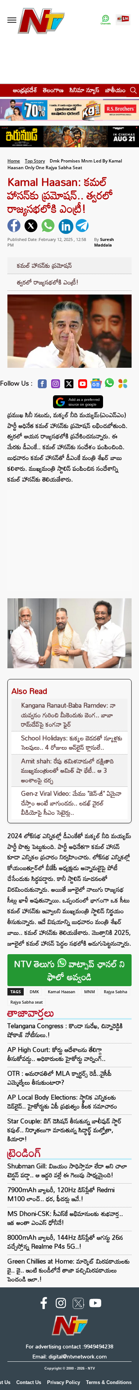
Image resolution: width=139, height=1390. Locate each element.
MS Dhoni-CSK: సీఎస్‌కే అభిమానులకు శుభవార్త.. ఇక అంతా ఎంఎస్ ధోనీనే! (65, 1218)
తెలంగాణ (53, 90)
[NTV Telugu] (41, 20)
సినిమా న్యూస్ (84, 90)
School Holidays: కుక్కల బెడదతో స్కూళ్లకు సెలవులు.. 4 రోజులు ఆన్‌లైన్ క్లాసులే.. (71, 743)
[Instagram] (55, 385)
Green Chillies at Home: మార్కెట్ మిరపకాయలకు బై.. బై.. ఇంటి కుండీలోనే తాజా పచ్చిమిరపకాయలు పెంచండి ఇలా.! (68, 1270)
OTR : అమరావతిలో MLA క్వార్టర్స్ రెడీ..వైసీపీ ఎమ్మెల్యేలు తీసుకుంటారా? (59, 1078)
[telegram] (83, 226)
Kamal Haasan (61, 991)
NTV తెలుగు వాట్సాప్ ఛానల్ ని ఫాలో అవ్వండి (69, 970)
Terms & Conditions (109, 1382)
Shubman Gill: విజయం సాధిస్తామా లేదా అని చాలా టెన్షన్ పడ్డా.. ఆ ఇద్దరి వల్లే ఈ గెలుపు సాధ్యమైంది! (67, 1170)
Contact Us (28, 1382)
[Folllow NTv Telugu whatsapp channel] (106, 20)
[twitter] (31, 226)
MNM (89, 991)
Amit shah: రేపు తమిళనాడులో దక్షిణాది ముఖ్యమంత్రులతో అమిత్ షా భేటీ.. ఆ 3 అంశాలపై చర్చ (67, 770)
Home (13, 161)
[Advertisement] (69, 536)
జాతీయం (115, 90)
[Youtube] (82, 385)
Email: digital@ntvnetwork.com (69, 1356)
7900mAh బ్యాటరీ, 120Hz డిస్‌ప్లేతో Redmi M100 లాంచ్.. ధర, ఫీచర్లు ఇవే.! (61, 1194)
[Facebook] (42, 385)
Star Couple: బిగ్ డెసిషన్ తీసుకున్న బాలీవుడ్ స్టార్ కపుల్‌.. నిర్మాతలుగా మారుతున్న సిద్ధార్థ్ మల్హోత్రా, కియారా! (64, 1130)
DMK (34, 991)
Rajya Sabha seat (26, 1002)
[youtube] (95, 1304)
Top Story (35, 161)
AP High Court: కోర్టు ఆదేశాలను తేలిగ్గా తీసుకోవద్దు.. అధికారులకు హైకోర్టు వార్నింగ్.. (56, 1054)
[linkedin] (66, 226)
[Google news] (96, 385)
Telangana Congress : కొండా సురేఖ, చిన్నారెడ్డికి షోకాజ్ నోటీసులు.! (65, 1030)
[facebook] (14, 226)
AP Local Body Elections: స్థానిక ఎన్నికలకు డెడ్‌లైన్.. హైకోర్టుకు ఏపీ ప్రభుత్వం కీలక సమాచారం (62, 1102)
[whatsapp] (49, 226)
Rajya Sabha (115, 991)
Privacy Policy (63, 1382)
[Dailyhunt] (123, 385)
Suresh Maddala (104, 242)
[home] (4, 90)
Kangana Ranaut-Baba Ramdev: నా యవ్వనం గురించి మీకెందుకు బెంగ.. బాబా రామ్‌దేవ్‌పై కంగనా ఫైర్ (68, 714)
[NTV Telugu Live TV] (123, 20)
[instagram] (61, 1304)
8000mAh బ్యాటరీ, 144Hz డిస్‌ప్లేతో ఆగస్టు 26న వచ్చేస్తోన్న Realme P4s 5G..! (65, 1241)
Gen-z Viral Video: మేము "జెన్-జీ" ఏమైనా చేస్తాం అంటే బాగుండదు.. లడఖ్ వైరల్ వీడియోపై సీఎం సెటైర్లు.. (71, 802)
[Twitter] (68, 385)
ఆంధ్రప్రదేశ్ (25, 90)
